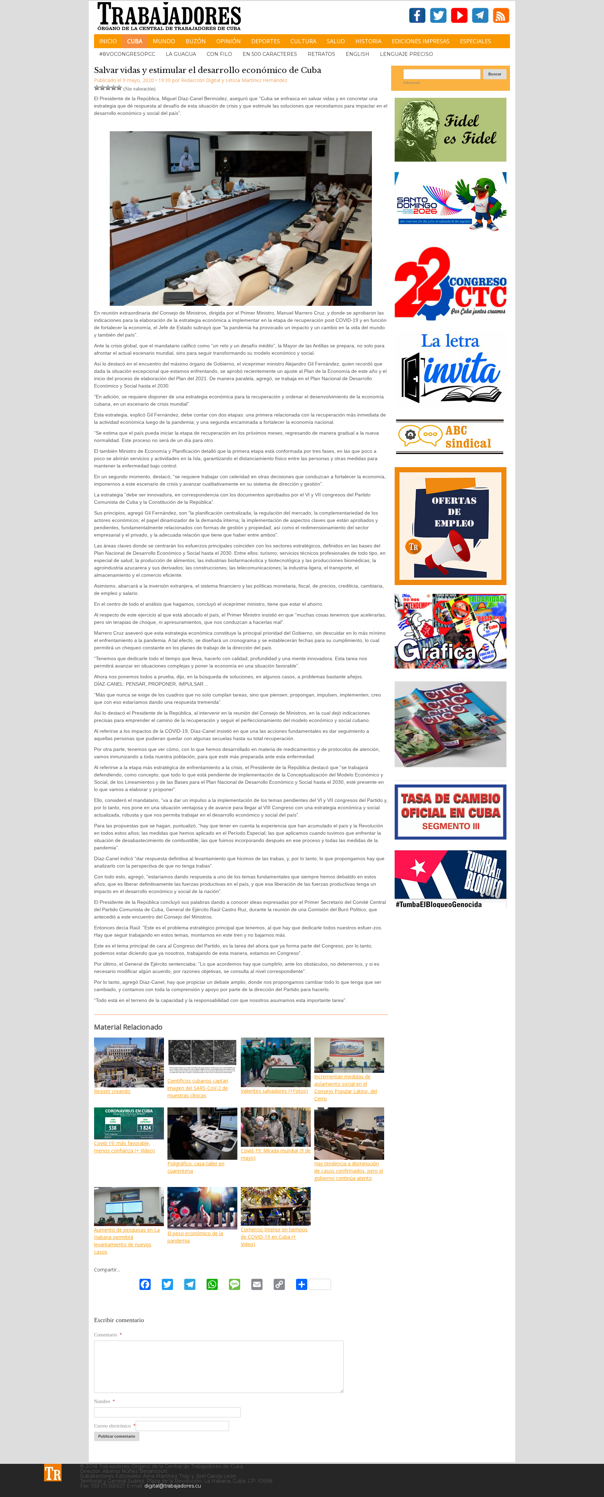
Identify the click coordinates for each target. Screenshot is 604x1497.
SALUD (336, 41)
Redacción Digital (200, 80)
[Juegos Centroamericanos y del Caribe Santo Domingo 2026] (450, 233)
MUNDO (164, 41)
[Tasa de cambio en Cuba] (450, 837)
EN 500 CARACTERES (270, 54)
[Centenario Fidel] (450, 159)
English (357, 54)
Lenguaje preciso (406, 54)
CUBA (134, 41)
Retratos (321, 54)
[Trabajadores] (53, 1472)
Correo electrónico (115, 1426)
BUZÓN (196, 41)
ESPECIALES (475, 41)
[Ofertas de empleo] (450, 526)
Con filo (219, 54)
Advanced (411, 82)
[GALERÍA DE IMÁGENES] (450, 666)
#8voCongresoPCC (127, 54)
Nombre (104, 1401)
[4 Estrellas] (113, 87)
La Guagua (181, 54)
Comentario (108, 1334)
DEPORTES (265, 41)
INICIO (108, 41)
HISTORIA (368, 41)
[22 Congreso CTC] (450, 318)
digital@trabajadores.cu (172, 1486)
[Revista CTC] (450, 767)
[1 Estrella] (97, 87)
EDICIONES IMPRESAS (421, 41)
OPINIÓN (228, 41)
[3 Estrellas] (108, 87)
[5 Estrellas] (119, 87)
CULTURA (303, 41)
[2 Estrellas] (102, 87)
